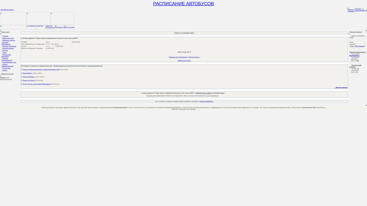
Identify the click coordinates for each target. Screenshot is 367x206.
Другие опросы (194, 57)
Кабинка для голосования (178, 57)
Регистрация (359, 46)
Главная (5, 36)
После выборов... (29, 77)
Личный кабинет (8, 48)
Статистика (6, 68)
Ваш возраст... (28, 73)
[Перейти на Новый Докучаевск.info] (13, 29)
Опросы (5, 50)
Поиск (4, 52)
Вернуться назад (184, 60)
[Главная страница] (351, 11)
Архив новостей (8, 38)
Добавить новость (8, 40)
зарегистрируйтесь (206, 101)
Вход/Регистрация (7, 10)
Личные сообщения (9, 46)
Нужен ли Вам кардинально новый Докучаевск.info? (41, 69)
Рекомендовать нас (9, 62)
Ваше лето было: (29, 80)
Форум (4, 70)
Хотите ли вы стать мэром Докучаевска (37, 84)
